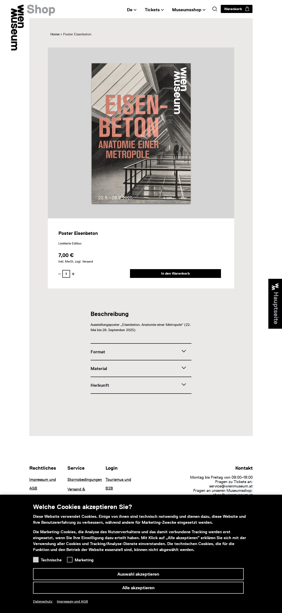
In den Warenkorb (175, 273)
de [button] (129, 9)
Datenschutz (42, 601)
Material (99, 368)
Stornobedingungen (83, 479)
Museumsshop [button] (186, 9)
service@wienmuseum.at (231, 486)
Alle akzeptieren (138, 587)
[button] (215, 9)
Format (98, 351)
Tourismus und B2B (118, 484)
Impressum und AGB (72, 601)
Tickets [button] (152, 9)
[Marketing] (71, 558)
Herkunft (100, 385)
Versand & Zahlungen (76, 493)
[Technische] (37, 558)
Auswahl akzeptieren (138, 574)
